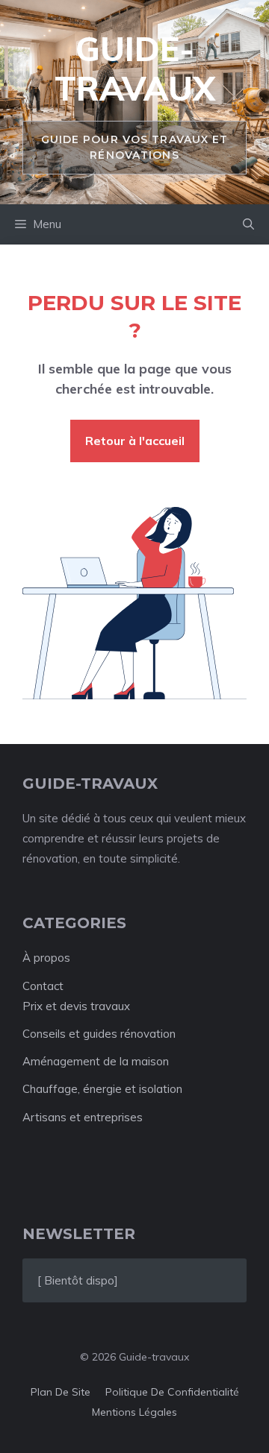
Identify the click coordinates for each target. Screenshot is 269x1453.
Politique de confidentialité (172, 1392)
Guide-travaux (135, 68)
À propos (46, 958)
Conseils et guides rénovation (99, 1034)
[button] (248, 224)
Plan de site (60, 1392)
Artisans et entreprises (82, 1117)
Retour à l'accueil (135, 440)
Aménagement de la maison (95, 1061)
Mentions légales (134, 1412)
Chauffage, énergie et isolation (102, 1089)
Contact (43, 986)
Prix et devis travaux (76, 1006)
